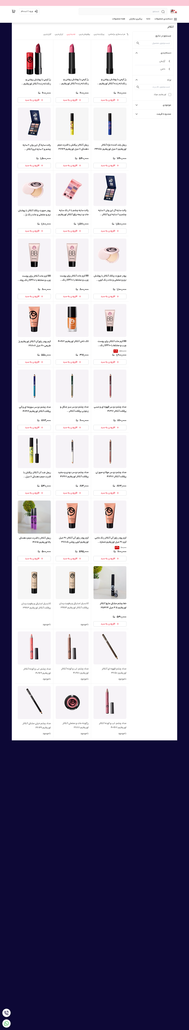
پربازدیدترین (99, 34)
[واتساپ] (6, 1023)
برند (169, 79)
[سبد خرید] (13, 11)
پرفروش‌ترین (84, 34)
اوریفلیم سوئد (160, 94)
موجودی (167, 105)
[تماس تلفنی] (6, 1013)
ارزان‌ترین (59, 34)
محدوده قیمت (164, 114)
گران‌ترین (47, 34)
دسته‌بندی (166, 52)
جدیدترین (71, 34)
